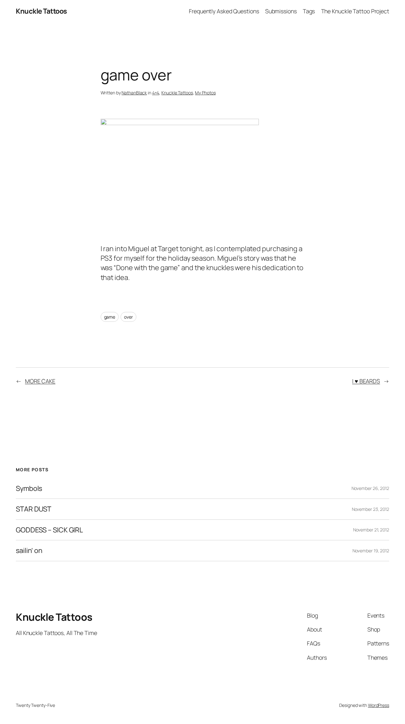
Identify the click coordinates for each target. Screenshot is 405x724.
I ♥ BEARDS (366, 381)
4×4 (155, 93)
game (109, 317)
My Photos (205, 93)
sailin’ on (29, 550)
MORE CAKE (40, 381)
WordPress (378, 705)
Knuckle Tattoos (41, 11)
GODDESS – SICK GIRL (49, 530)
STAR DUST (33, 509)
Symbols (29, 488)
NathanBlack (134, 93)
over (128, 317)
